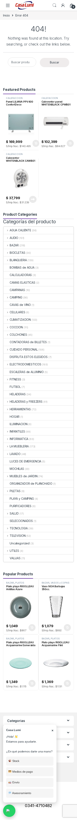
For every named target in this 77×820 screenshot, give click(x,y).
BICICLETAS (17, 252)
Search (54, 5)
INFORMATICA (19, 439)
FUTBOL (15, 386)
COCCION (16, 327)
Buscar (54, 62)
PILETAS (15, 491)
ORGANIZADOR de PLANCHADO (31, 483)
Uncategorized (20, 543)
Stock (15, 761)
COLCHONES (18, 334)
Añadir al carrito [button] (35, 143)
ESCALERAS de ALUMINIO (27, 372)
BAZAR (14, 245)
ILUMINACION (18, 424)
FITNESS (15, 379)
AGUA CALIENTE (20, 230)
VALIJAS (15, 558)
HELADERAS (18, 394)
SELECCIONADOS (21, 521)
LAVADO (15, 454)
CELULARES (17, 312)
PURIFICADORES (20, 506)
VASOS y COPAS (60, 582)
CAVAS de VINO (20, 304)
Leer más (33, 199)
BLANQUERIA (18, 260)
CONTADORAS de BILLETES (28, 342)
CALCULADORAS (21, 275)
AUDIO (14, 238)
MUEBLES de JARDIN (23, 476)
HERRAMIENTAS (20, 409)
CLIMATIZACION (20, 319)
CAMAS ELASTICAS (22, 282)
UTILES (14, 550)
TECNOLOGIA (19, 528)
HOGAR (15, 416)
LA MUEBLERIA (19, 446)
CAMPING (16, 297)
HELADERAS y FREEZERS (26, 401)
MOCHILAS (17, 468)
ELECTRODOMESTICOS (25, 364)
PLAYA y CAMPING (22, 498)
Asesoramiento (21, 793)
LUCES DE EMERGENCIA (25, 461)
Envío (15, 782)
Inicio (6, 15)
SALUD (14, 513)
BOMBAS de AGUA (22, 267)
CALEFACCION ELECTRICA (14, 99)
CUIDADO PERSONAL (24, 349)
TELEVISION (17, 535)
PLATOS (19, 582)
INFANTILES (17, 431)
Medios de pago (22, 771)
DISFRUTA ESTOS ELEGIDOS (29, 357)
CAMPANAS (17, 290)
